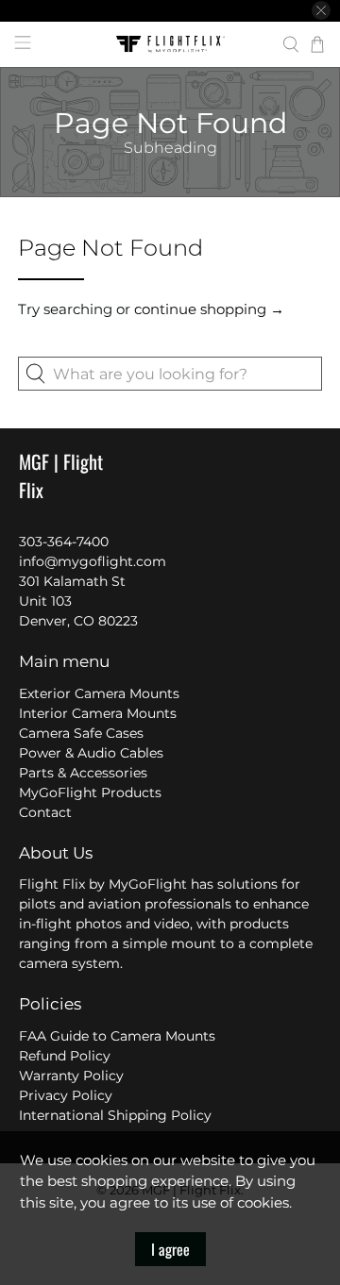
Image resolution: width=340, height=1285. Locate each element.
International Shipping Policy (115, 1115)
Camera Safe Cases (81, 733)
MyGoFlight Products (90, 792)
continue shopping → (209, 309)
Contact (45, 812)
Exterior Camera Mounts (99, 693)
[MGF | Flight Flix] (170, 44)
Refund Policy (64, 1055)
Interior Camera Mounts (98, 713)
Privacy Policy (65, 1095)
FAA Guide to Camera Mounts (117, 1035)
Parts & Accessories (83, 772)
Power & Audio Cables (91, 752)
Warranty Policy (71, 1075)
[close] (321, 10)
